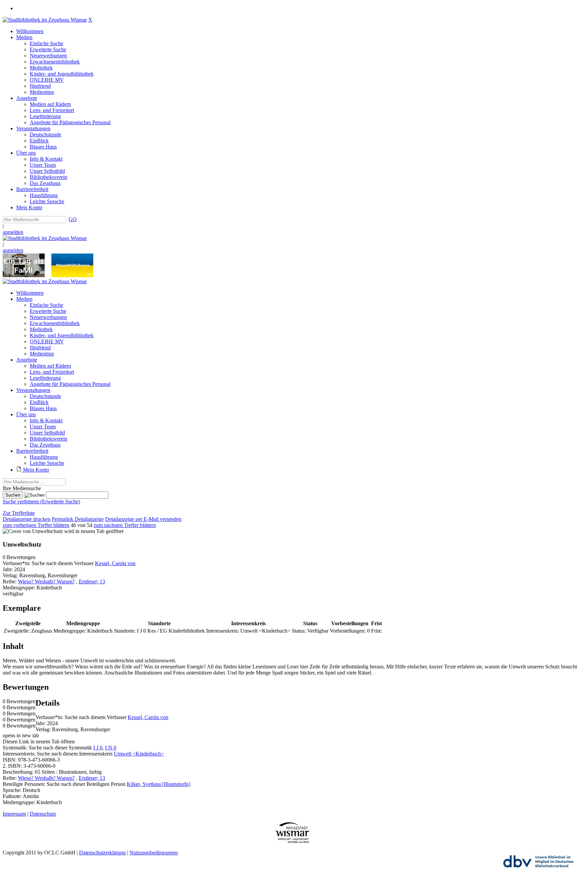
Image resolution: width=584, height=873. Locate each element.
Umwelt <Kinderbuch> (139, 754)
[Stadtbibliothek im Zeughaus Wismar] (45, 20)
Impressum (14, 814)
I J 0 (97, 747)
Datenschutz (43, 814)
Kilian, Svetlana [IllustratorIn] (158, 784)
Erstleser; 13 (92, 581)
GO (73, 219)
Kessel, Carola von (115, 563)
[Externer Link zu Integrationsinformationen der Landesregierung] (72, 275)
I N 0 (110, 747)
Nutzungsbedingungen (153, 852)
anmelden (13, 232)
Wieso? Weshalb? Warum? (46, 581)
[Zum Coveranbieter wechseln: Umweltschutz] (33, 531)
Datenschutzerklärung (102, 852)
